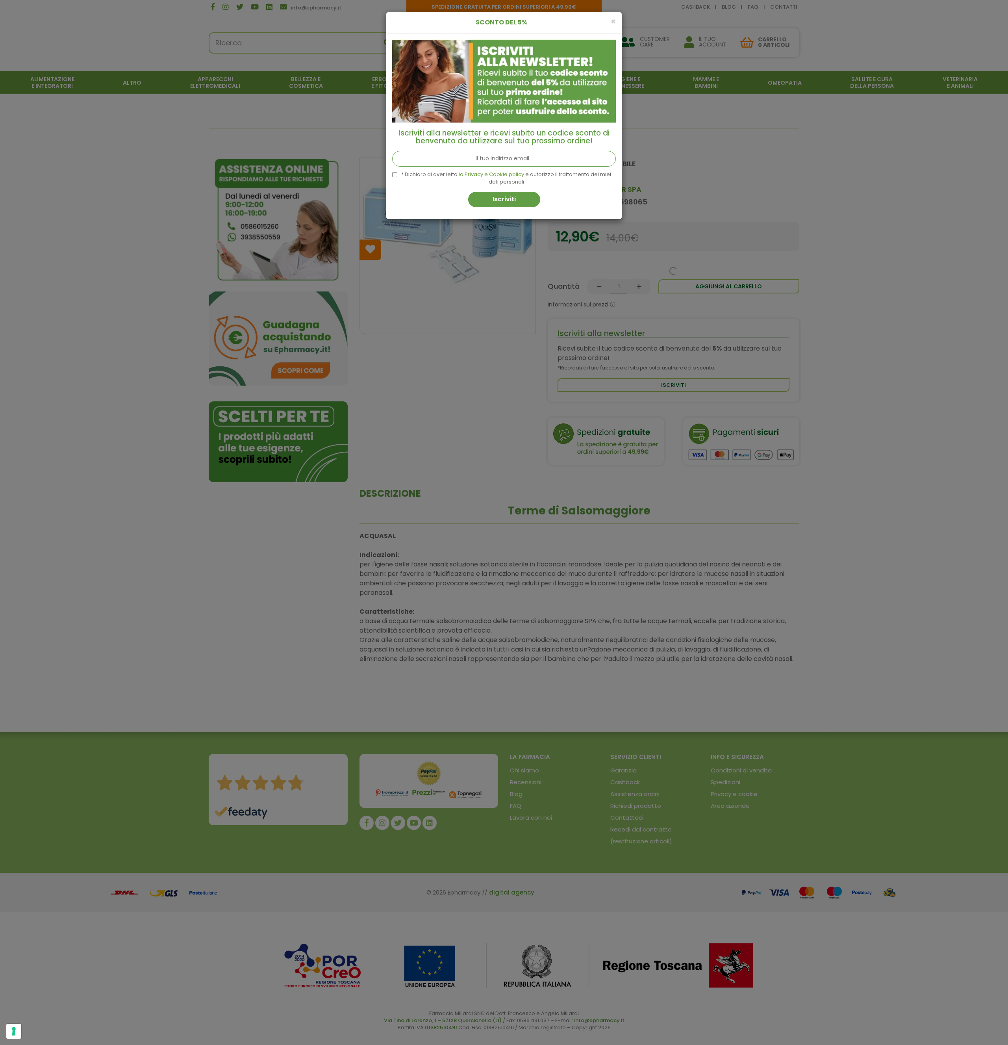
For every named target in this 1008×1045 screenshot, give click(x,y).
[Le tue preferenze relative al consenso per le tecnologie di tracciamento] (13, 1031)
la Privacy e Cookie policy (491, 174)
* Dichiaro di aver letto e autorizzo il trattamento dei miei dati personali (506, 178)
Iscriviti (504, 199)
